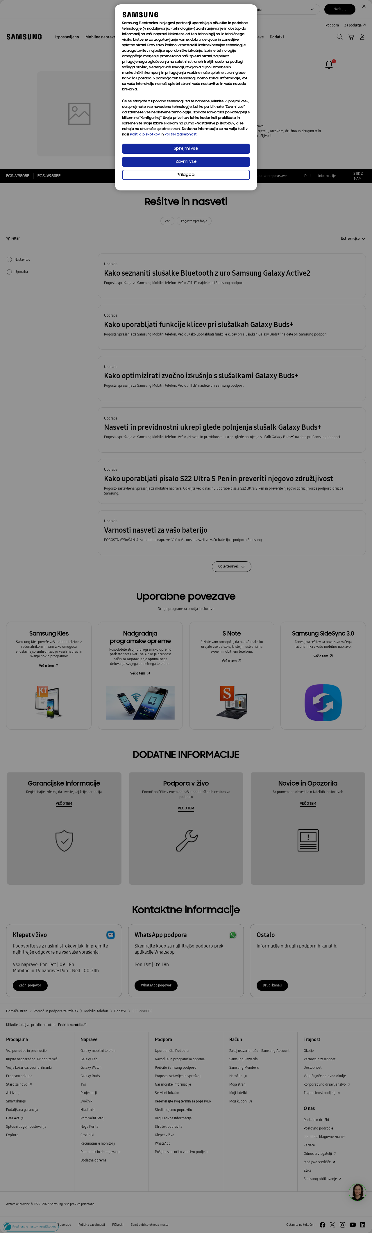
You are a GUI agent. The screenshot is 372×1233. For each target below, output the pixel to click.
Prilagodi (186, 175)
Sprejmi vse (186, 149)
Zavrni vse (186, 162)
